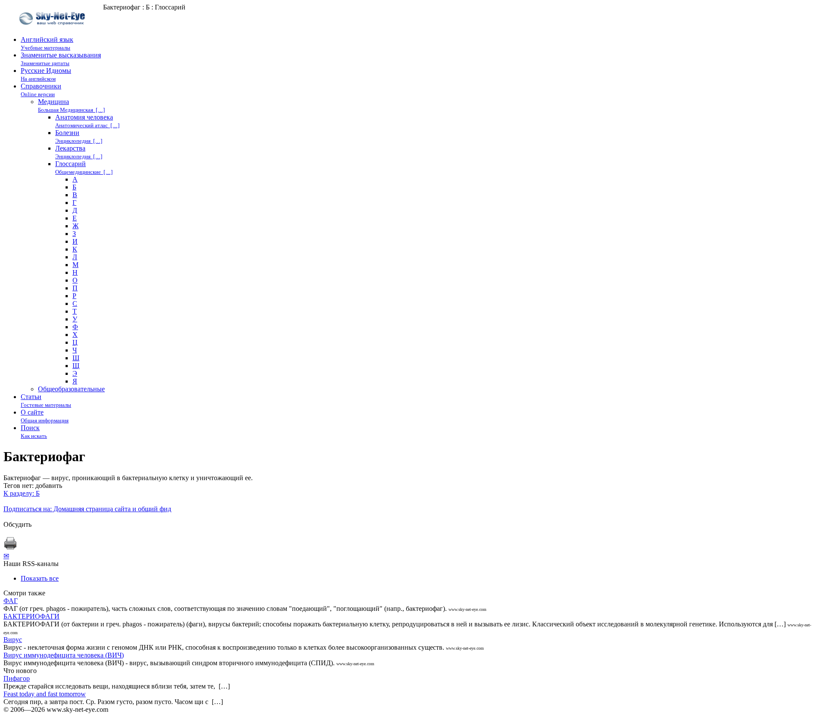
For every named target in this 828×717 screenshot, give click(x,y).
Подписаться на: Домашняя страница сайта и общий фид (87, 509)
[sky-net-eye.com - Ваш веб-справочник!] (53, 31)
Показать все (40, 578)
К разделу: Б (21, 493)
